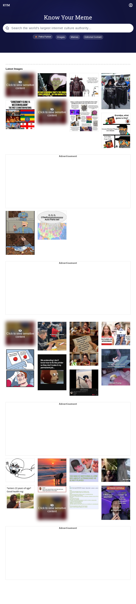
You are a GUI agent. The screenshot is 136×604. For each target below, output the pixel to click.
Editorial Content (93, 37)
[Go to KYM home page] (6, 5)
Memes (74, 37)
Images (61, 37)
